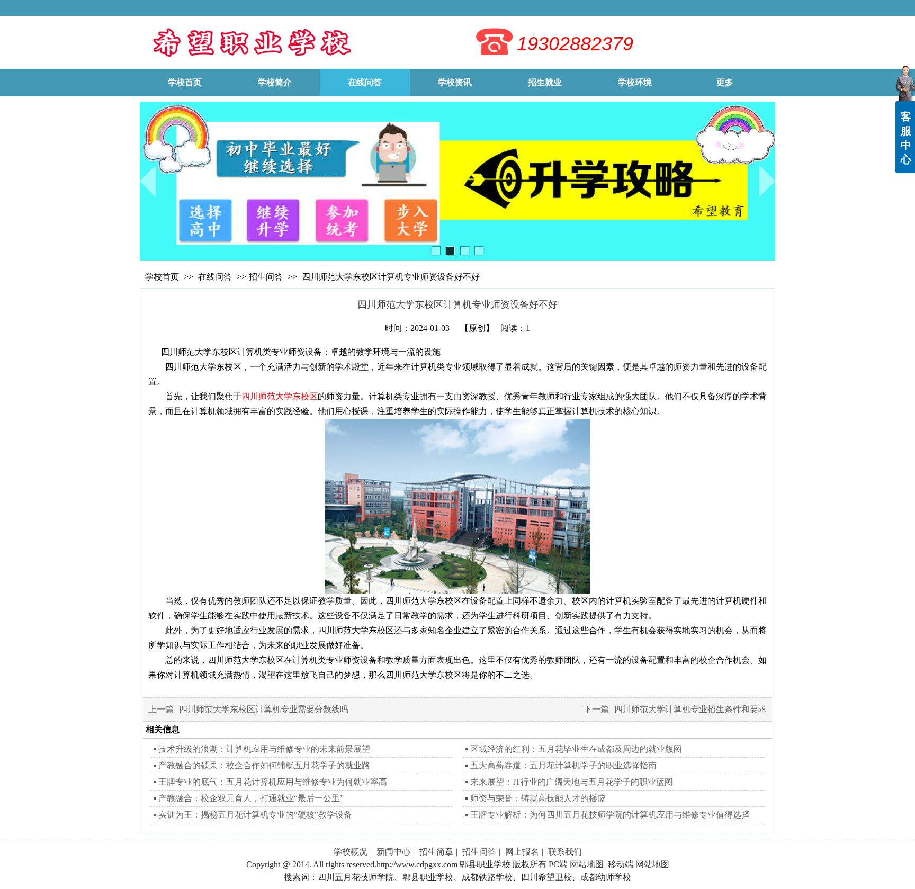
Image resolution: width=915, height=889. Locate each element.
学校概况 (350, 851)
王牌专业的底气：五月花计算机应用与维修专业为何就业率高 (272, 781)
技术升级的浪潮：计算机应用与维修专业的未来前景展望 (264, 748)
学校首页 (162, 276)
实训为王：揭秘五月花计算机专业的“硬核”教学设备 (255, 814)
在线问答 (216, 276)
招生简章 (436, 851)
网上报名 (522, 851)
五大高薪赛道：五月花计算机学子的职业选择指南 (563, 765)
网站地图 (587, 864)
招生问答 (266, 276)
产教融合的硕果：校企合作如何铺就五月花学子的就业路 (264, 765)
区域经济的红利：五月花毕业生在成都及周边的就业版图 (576, 748)
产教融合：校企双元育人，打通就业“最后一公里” (251, 798)
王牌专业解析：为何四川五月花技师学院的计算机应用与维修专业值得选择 (610, 814)
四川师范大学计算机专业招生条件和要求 (690, 709)
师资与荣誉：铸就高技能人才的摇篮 (538, 798)
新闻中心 (393, 851)
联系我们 (565, 851)
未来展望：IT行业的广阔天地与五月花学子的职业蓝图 (571, 781)
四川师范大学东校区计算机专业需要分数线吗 (263, 709)
